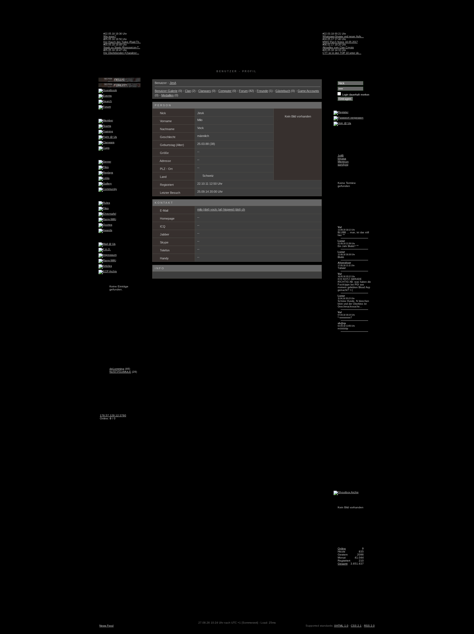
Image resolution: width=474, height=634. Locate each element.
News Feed (106, 625)
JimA (173, 83)
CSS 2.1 (356, 625)
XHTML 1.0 (341, 625)
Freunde (262, 90)
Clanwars (204, 90)
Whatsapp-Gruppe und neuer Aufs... (343, 36)
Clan (188, 90)
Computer (225, 90)
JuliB (341, 155)
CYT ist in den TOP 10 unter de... (342, 53)
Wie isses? (109, 36)
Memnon (343, 161)
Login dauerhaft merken (355, 94)
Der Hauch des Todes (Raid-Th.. (122, 42)
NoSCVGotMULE (120, 371)
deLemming (116, 368)
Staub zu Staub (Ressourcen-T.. (121, 47)
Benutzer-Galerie (166, 90)
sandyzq (343, 164)
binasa (342, 158)
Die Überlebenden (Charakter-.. (121, 53)
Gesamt (343, 563)
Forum (243, 90)
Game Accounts (308, 90)
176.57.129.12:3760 (113, 415)
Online (342, 548)
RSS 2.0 (369, 625)
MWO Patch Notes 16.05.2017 (340, 42)
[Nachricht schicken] (206, 113)
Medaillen (167, 95)
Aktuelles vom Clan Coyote (338, 47)
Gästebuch (282, 90)
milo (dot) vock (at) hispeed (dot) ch (221, 209)
